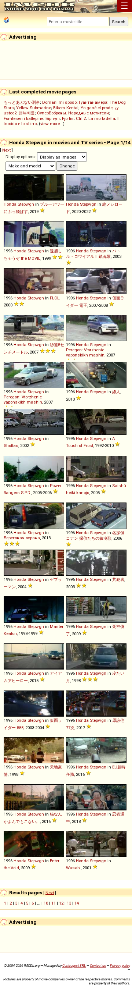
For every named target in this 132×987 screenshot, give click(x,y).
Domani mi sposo (59, 102)
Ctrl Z (81, 118)
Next (6, 150)
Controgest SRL (74, 965)
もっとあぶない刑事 (22, 102)
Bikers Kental (65, 107)
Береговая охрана (22, 537)
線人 (116, 391)
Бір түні (52, 118)
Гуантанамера (93, 102)
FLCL (54, 298)
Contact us (98, 965)
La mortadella (101, 118)
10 (46, 903)
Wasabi (73, 867)
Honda (10, 204)
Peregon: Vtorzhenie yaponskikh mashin (85, 352)
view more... (51, 123)
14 (76, 903)
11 (53, 903)
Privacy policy (120, 965)
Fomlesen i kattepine (23, 118)
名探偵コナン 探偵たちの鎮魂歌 (95, 535)
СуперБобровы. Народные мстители (73, 113)
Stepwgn (26, 204)
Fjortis (68, 118)
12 (61, 903)
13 (69, 903)
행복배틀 (27, 113)
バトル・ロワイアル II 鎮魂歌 (93, 253)
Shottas (11, 445)
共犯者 (118, 579)
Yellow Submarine (33, 107)
